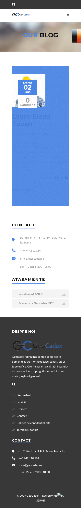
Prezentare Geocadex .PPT (36, 303)
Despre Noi (24, 395)
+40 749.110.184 (28, 458)
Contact (22, 415)
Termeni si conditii (28, 429)
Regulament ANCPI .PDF (34, 294)
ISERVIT (40, 500)
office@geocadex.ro (30, 465)
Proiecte (22, 409)
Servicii (21, 402)
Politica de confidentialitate (33, 422)
